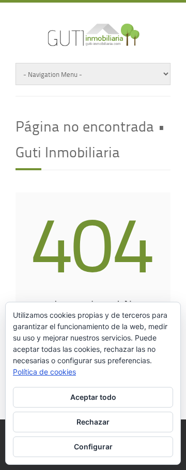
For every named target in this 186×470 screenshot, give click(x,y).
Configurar (93, 446)
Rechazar (93, 421)
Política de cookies (44, 371)
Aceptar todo (93, 397)
